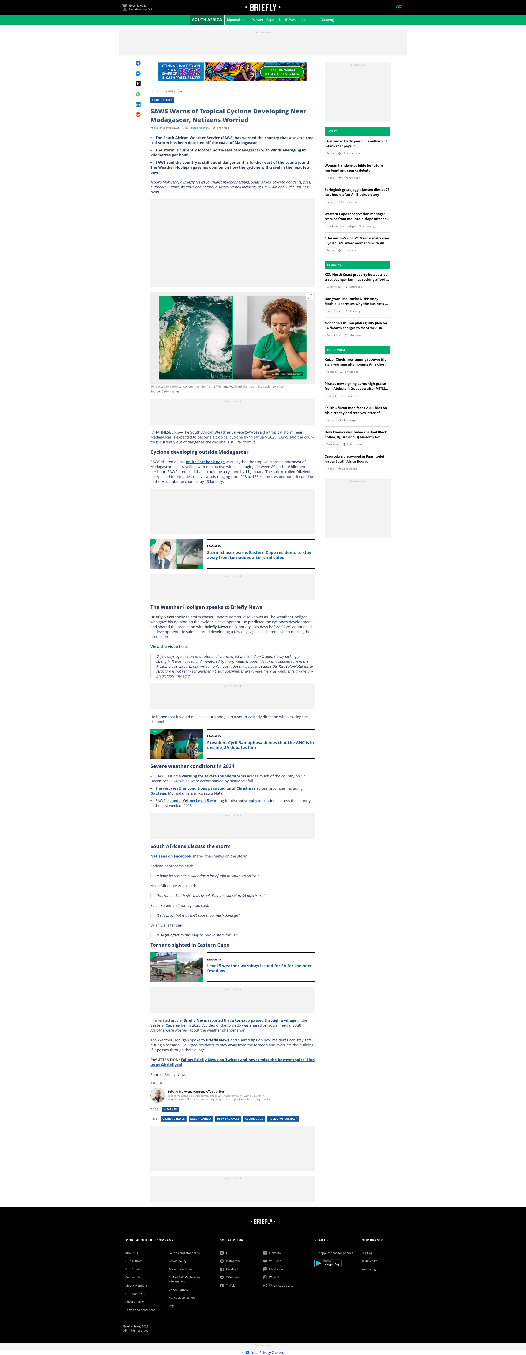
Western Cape (263, 19)
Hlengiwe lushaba (283, 1119)
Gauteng (327, 19)
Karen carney (201, 1119)
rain (253, 800)
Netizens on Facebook (170, 856)
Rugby (330, 202)
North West (288, 19)
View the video (164, 646)
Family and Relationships (341, 226)
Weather (223, 432)
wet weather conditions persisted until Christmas (209, 788)
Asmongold (254, 1119)
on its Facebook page (205, 461)
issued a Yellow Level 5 (187, 800)
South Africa (207, 19)
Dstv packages (228, 1119)
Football (331, 371)
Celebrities (333, 444)
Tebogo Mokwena (199, 127)
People (331, 153)
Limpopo (309, 19)
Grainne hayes (173, 1119)
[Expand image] (310, 296)
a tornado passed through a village (264, 1020)
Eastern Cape (162, 1025)
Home (154, 91)
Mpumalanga (237, 19)
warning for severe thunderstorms (214, 775)
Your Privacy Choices (267, 1352)
